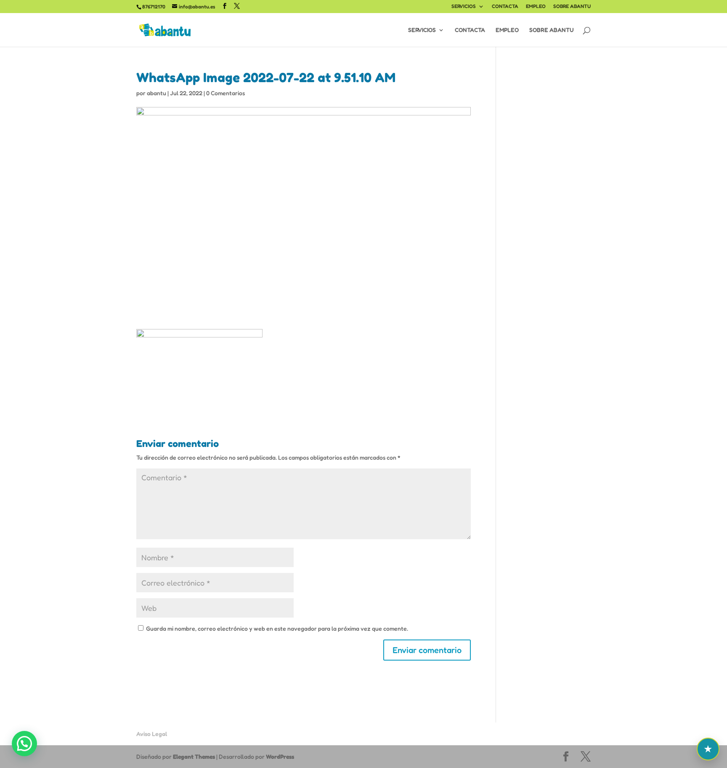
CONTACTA (505, 6)
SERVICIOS (463, 6)
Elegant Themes (194, 756)
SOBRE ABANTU (572, 6)
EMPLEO (536, 6)
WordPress (280, 756)
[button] (24, 743)
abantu (156, 92)
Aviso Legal (151, 733)
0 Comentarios (225, 92)
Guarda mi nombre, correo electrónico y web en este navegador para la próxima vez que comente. (277, 628)
